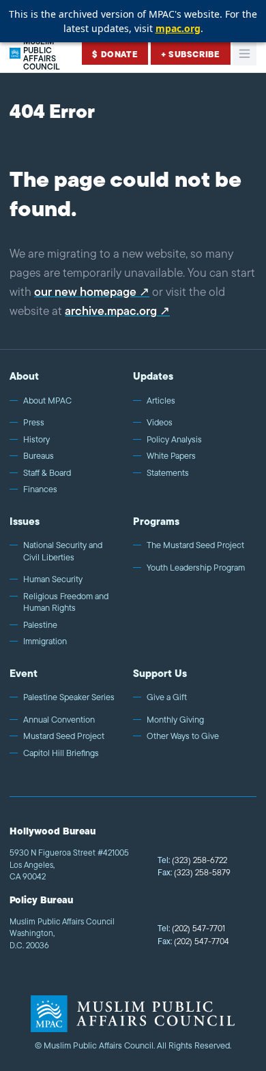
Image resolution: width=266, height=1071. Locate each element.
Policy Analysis (174, 440)
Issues (25, 521)
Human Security (53, 579)
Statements (168, 473)
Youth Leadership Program (196, 568)
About (24, 376)
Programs (156, 521)
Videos (160, 423)
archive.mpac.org (111, 311)
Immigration (45, 641)
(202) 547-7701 (191, 928)
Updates (153, 376)
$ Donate (115, 54)
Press (33, 423)
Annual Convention (59, 720)
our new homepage (85, 292)
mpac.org (178, 28)
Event (24, 673)
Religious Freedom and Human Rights (65, 602)
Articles (161, 401)
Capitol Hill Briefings (61, 753)
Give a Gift (167, 697)
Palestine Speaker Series (69, 697)
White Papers (171, 456)
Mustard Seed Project (63, 736)
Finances (40, 489)
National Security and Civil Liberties (62, 551)
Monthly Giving (175, 720)
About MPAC (47, 401)
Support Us (160, 673)
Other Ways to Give (183, 736)
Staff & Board (47, 473)
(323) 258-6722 (192, 860)
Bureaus (38, 456)
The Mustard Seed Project (195, 545)
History (36, 440)
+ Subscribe (190, 54)
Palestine (40, 625)
